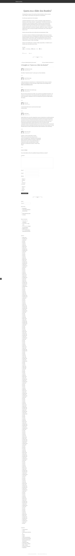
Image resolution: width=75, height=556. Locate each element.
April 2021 (23, 291)
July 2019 (23, 313)
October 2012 (24, 394)
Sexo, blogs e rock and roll (26, 546)
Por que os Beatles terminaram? (48, 62)
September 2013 (24, 381)
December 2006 (24, 470)
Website (22, 176)
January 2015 (24, 366)
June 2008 (23, 447)
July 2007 (23, 461)
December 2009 (24, 424)
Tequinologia (24, 547)
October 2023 (24, 264)
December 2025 (24, 238)
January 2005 (24, 500)
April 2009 (24, 434)
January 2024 (24, 260)
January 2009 (24, 438)
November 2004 (24, 502)
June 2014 (23, 371)
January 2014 (24, 377)
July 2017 (23, 340)
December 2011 (24, 407)
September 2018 (24, 323)
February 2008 (24, 452)
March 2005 (24, 497)
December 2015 (24, 358)
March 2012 (24, 403)
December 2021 (24, 282)
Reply (22, 75)
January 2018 (24, 332)
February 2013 (24, 390)
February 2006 (24, 483)
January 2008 (24, 453)
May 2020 (23, 301)
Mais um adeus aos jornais (26, 213)
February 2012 (24, 404)
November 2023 (24, 263)
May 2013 (23, 386)
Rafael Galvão (19, 1)
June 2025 (23, 242)
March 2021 (24, 292)
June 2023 (23, 269)
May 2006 (23, 479)
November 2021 (24, 283)
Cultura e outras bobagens (26, 537)
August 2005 (24, 491)
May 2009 (23, 433)
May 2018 (23, 328)
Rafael (31, 53)
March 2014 (24, 375)
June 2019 (23, 314)
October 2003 (24, 519)
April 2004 (24, 511)
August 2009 (24, 429)
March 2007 (24, 466)
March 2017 (24, 345)
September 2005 (24, 489)
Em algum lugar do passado (26, 538)
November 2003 (24, 518)
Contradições (24, 222)
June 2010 (23, 416)
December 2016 (24, 349)
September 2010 (24, 413)
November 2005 (24, 487)
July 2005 (23, 492)
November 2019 (24, 308)
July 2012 (23, 398)
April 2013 (23, 388)
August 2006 (24, 475)
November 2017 (24, 335)
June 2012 (23, 399)
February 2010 (24, 421)
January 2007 (24, 469)
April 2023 (24, 272)
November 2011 (24, 408)
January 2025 (24, 247)
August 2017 (24, 339)
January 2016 (24, 357)
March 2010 (24, 420)
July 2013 (23, 384)
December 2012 (24, 393)
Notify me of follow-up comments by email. (23, 181)
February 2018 (24, 331)
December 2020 (24, 295)
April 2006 (24, 480)
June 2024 (23, 254)
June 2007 (23, 462)
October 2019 (24, 309)
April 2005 (24, 496)
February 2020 (24, 305)
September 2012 (24, 395)
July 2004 (23, 507)
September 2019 (24, 310)
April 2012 (23, 402)
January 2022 (24, 281)
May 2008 (23, 448)
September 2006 (24, 474)
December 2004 (24, 501)
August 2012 (24, 397)
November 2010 (24, 411)
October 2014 (24, 367)
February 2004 (24, 514)
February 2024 (24, 259)
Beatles (23, 534)
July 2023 (23, 268)
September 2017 (24, 337)
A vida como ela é (25, 529)
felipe (25, 102)
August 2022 (24, 278)
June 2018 (23, 327)
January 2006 (24, 484)
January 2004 (24, 515)
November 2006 (24, 471)
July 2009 (23, 430)
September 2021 (24, 286)
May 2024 (23, 255)
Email (22, 173)
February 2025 (24, 246)
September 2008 (24, 443)
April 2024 (24, 256)
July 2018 (23, 326)
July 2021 (23, 287)
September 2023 (24, 265)
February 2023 (24, 274)
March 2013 (24, 389)
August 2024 (24, 251)
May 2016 (23, 353)
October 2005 (24, 488)
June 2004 (23, 509)
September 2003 (24, 520)
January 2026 (24, 237)
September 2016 (24, 350)
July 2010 (23, 415)
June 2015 (23, 362)
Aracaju (23, 530)
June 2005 (23, 493)
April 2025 (24, 243)
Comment (23, 156)
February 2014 (24, 376)
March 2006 (24, 482)
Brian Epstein (24, 208)
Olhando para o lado (25, 542)
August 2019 (24, 312)
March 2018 (24, 330)
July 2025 (23, 241)
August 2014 (24, 368)
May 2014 (23, 372)
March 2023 (24, 273)
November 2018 (24, 322)
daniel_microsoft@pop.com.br (27, 84)
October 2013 (24, 380)
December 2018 (24, 321)
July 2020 (23, 299)
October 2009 (24, 426)
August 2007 (24, 460)
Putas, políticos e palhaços (26, 543)
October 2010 (24, 412)
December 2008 (24, 439)
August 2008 (24, 444)
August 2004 (24, 506)
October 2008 (24, 442)
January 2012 (24, 406)
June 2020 (23, 300)
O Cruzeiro (24, 214)
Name (22, 170)
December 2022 (24, 277)
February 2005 (24, 498)
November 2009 (24, 425)
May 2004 (23, 510)
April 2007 (24, 465)
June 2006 (23, 478)
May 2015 (23, 363)
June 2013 (23, 385)
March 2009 (24, 435)
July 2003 (23, 523)
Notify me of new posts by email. (23, 188)
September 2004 (24, 505)
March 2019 (24, 317)
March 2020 (24, 304)
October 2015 (24, 359)
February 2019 (24, 318)
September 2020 (24, 296)
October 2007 (24, 457)
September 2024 (24, 250)
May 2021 (23, 290)
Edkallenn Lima (24, 228)
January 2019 (24, 319)
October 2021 (24, 285)
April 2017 (23, 344)
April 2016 (23, 354)
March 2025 (24, 245)
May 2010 (23, 417)
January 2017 (24, 348)
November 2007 (24, 456)
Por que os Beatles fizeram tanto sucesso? (28, 62)
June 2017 (23, 341)
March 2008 (24, 451)
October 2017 (24, 336)
